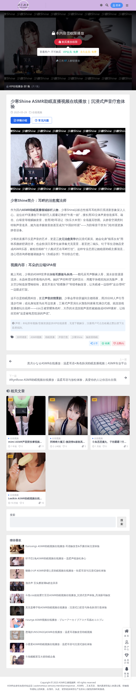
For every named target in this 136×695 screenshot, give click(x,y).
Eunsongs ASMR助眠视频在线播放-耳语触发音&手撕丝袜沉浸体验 (63, 546)
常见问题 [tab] (43, 120)
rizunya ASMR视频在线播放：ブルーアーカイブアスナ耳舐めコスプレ (65, 619)
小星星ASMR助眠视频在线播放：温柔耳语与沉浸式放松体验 (59, 644)
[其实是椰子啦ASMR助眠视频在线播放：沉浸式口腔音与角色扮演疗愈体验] (17, 610)
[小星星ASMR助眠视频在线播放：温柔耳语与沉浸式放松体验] (17, 647)
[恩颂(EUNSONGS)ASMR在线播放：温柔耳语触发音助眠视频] (17, 635)
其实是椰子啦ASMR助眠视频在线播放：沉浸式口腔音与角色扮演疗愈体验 (66, 607)
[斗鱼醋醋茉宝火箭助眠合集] (17, 660)
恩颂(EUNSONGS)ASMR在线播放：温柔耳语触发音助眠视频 (59, 632)
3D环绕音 (22, 337)
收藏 (107, 343)
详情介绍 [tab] (21, 120)
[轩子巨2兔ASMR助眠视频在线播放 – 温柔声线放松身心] (17, 561)
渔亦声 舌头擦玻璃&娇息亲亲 (42, 583)
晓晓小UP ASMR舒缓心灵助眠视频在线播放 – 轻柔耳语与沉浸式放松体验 (66, 570)
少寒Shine (77, 337)
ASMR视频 (36, 337)
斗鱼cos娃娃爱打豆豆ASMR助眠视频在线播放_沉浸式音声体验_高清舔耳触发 (68, 595)
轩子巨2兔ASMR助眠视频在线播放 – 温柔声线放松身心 (56, 558)
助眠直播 (50, 337)
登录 (118, 5)
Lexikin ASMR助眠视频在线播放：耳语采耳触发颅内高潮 (25, 500)
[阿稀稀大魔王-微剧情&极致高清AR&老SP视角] (67, 415)
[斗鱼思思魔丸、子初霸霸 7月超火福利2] (110, 415)
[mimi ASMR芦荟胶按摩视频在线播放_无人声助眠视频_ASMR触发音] (26, 415)
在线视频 (37, 112)
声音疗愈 (63, 337)
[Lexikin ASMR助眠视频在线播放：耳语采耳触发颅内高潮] (26, 472)
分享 (95, 343)
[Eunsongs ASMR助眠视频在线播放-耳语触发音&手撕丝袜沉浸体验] (17, 549)
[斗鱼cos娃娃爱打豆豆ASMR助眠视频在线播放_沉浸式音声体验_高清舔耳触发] (17, 598)
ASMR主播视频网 (67, 682)
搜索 (12, 514)
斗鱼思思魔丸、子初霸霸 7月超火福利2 (109, 443)
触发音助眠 (92, 337)
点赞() (120, 343)
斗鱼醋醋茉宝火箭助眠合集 (40, 656)
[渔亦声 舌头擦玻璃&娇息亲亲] (17, 586)
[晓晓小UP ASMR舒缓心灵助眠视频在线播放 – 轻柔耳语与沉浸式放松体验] (17, 574)
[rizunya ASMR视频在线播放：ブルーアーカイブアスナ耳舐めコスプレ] (17, 623)
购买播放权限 (70, 41)
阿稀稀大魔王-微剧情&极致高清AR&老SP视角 (67, 443)
